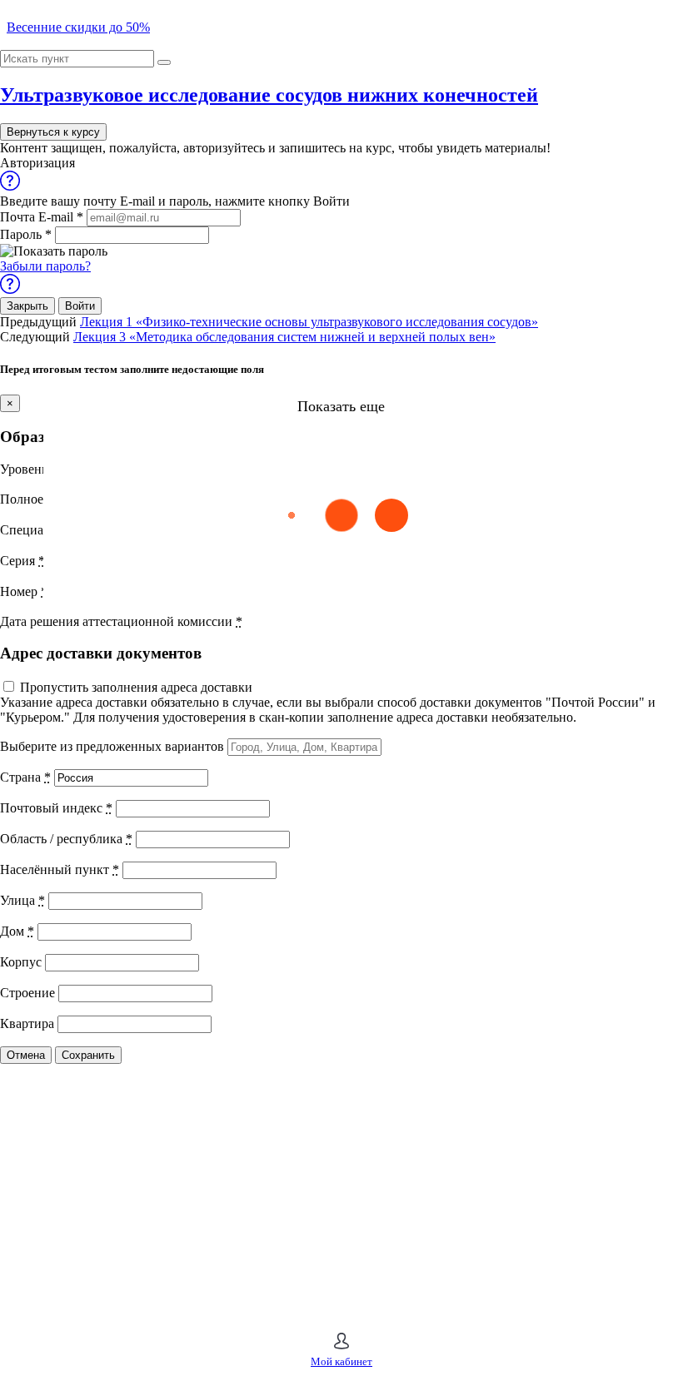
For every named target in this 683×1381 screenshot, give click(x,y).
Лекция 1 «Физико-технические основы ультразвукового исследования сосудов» (309, 322)
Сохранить (88, 1055)
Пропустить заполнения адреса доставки (136, 687)
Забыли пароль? (45, 266)
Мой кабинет (341, 1361)
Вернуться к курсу (53, 132)
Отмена (26, 1055)
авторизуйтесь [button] (224, 148)
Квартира (27, 1023)
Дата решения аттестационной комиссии (121, 621)
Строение (27, 993)
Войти (80, 306)
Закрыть (27, 306)
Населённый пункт (59, 869)
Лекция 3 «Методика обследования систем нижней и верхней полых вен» (284, 337)
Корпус (21, 962)
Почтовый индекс (56, 808)
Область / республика (66, 839)
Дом (17, 931)
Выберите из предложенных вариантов (112, 746)
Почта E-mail (41, 217)
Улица (22, 900)
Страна (25, 777)
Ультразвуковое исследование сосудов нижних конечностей (269, 95)
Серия (22, 561)
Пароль (26, 234)
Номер (23, 591)
